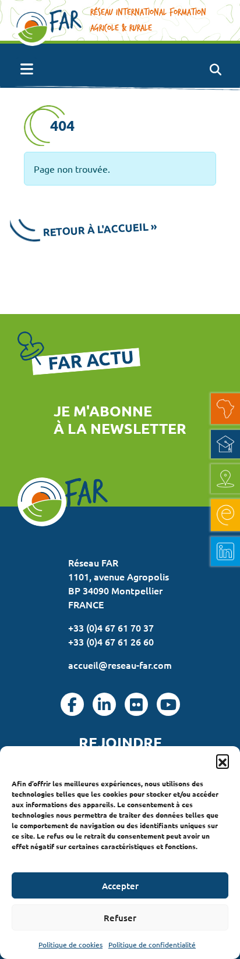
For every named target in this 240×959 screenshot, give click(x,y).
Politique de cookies (70, 944)
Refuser (120, 918)
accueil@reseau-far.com (120, 664)
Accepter (120, 886)
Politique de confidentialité (152, 944)
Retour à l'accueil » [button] (100, 228)
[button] (222, 761)
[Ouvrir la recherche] (215, 69)
